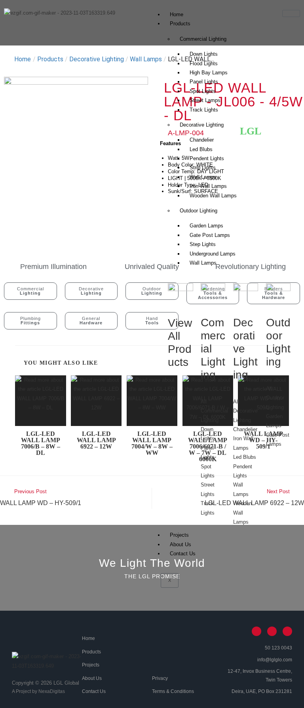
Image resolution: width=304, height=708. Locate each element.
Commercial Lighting (203, 39)
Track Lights (204, 110)
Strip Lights (203, 167)
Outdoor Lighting (198, 211)
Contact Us (183, 554)
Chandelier (202, 140)
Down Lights (204, 54)
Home (176, 14)
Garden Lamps (206, 226)
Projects (179, 535)
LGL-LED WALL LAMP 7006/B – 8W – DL (40, 443)
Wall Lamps (203, 263)
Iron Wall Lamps (208, 186)
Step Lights (203, 244)
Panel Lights (204, 82)
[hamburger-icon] (291, 13)
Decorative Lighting (202, 125)
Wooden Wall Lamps (213, 196)
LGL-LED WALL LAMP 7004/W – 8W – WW (152, 443)
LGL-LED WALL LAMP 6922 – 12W (96, 440)
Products (180, 24)
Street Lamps (205, 100)
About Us (180, 544)
